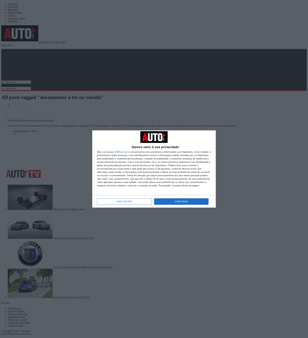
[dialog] (154, 169)
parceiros (125, 152)
